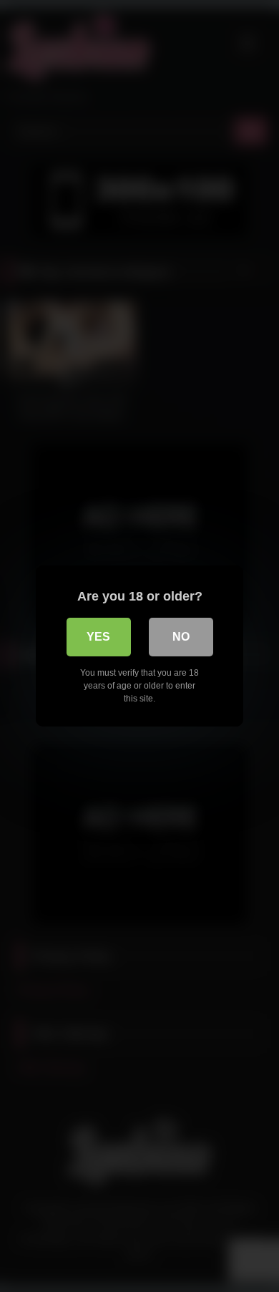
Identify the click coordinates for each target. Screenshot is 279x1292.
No (181, 637)
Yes (98, 637)
